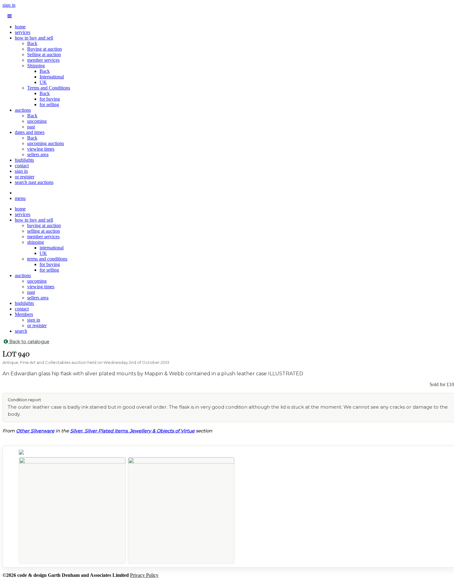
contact (22, 165)
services (22, 32)
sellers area (37, 154)
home (20, 26)
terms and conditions (47, 258)
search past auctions (34, 182)
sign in (8, 5)
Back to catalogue (28, 341)
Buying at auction (44, 49)
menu (20, 198)
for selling (49, 104)
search (21, 331)
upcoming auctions (45, 143)
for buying (50, 99)
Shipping (36, 65)
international (52, 247)
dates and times (29, 132)
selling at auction (43, 231)
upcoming (37, 121)
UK (43, 82)
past (31, 126)
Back (32, 43)
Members (24, 314)
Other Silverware (35, 431)
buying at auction (44, 225)
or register (24, 176)
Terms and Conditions (48, 87)
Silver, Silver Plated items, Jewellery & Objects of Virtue (132, 431)
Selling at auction (44, 54)
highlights (24, 160)
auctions (23, 110)
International (52, 76)
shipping (35, 242)
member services (43, 60)
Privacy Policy (144, 575)
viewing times (40, 149)
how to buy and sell (34, 37)
